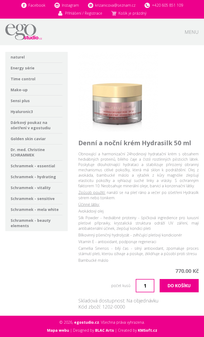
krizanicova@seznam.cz (115, 5)
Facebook (36, 5)
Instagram (70, 5)
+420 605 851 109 (167, 5)
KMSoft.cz (147, 330)
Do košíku (179, 286)
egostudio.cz (86, 322)
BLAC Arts (104, 330)
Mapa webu (58, 330)
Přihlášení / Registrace (83, 13)
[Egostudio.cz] (23, 32)
